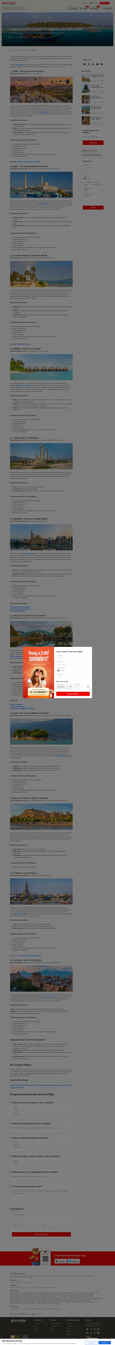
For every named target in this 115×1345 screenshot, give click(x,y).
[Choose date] (88, 686)
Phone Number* (61, 668)
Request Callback (73, 694)
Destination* (60, 674)
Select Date (77, 684)
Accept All (105, 1343)
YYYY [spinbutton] (80, 687)
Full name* (60, 662)
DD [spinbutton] (75, 687)
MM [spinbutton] (77, 687)
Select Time (60, 684)
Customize (91, 1343)
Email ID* (60, 655)
